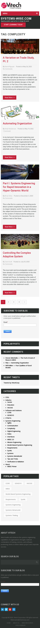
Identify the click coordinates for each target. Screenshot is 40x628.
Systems (10, 453)
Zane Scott (8, 262)
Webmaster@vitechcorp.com (20, 620)
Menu (5, 13)
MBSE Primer (12, 466)
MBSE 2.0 (10, 439)
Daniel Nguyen (9, 66)
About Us (16, 623)
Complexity (11, 428)
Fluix (7, 363)
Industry (8, 400)
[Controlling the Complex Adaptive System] (20, 241)
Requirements (12, 448)
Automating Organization (17, 123)
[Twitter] (6, 609)
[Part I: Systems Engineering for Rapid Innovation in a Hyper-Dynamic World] (20, 172)
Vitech (7, 464)
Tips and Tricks (12, 459)
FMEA (9, 434)
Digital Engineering (13, 431)
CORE (9, 412)
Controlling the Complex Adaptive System (17, 254)
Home (9, 623)
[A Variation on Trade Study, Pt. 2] (20, 46)
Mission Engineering (14, 442)
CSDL (7, 397)
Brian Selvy (8, 196)
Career (9, 402)
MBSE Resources (27, 623)
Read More (9, 97)
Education (10, 405)
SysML (9, 450)
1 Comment (7, 131)
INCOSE (10, 408)
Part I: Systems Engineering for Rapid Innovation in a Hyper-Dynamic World (19, 187)
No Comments (8, 69)
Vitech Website (20, 625)
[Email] (13, 609)
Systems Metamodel (13, 510)
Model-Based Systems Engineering (19, 445)
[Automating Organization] (20, 112)
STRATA (8, 418)
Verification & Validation (15, 462)
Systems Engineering (12, 421)
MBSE (8, 489)
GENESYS (10, 415)
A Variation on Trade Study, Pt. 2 (18, 59)
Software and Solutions (13, 410)
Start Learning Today (13, 25)
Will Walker (9, 365)
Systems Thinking (12, 515)
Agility (9, 423)
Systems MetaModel (14, 456)
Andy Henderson (10, 129)
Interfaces (11, 437)
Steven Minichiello (11, 358)
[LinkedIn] (2, 609)
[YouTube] (10, 609)
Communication (12, 426)
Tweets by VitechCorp (11, 383)
